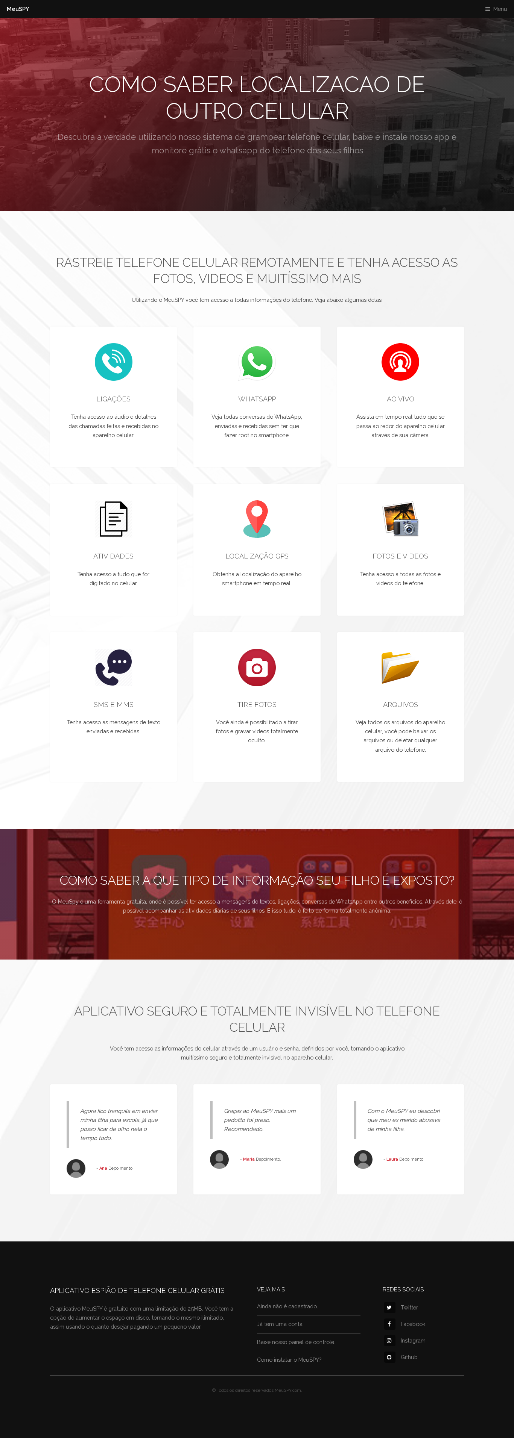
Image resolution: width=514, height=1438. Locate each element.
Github (409, 1357)
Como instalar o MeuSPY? (289, 1359)
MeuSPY (18, 9)
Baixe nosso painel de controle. (296, 1342)
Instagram (413, 1340)
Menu (500, 9)
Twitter (409, 1307)
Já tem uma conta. (280, 1324)
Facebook (413, 1324)
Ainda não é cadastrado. (287, 1306)
